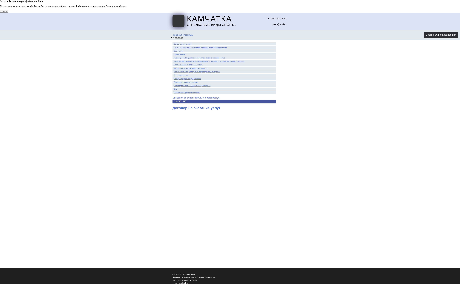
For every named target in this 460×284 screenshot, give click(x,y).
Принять (4, 11)
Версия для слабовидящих (441, 34)
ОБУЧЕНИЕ (180, 101)
